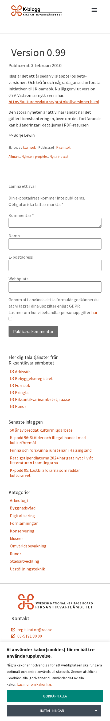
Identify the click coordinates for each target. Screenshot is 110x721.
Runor (20, 406)
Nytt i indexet (59, 156)
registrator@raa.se (34, 629)
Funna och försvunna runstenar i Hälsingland (51, 450)
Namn (14, 235)
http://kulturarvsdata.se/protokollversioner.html (54, 101)
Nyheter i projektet (35, 156)
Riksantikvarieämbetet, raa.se (42, 399)
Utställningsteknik (27, 569)
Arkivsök (22, 371)
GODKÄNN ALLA (55, 696)
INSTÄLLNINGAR (52, 710)
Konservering (22, 531)
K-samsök (63, 147)
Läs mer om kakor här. (34, 684)
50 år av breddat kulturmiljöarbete (41, 430)
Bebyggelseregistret (34, 378)
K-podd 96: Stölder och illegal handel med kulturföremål (48, 440)
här (94, 312)
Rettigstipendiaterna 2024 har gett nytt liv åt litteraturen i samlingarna (51, 460)
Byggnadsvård (23, 508)
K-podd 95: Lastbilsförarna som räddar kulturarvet (45, 472)
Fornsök (22, 385)
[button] (94, 11)
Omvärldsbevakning (28, 546)
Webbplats (19, 279)
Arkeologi (19, 500)
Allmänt (14, 156)
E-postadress (21, 257)
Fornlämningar (24, 523)
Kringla (22, 392)
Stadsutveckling (24, 561)
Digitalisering (22, 515)
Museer (16, 538)
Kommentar (21, 215)
